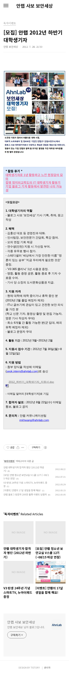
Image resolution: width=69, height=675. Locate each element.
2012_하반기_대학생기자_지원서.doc (31, 382)
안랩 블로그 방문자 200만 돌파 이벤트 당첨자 (25, 494)
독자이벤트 (9, 461)
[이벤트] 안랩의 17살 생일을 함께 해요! (22, 490)
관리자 (47, 667)
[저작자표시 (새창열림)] (45, 447)
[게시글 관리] (22, 447)
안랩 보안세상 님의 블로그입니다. (26, 627)
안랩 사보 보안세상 (34, 6)
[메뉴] (6, 6)
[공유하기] (18, 447)
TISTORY (35, 667)
